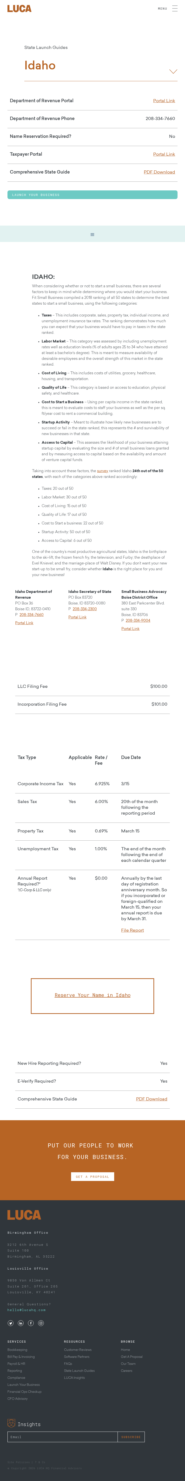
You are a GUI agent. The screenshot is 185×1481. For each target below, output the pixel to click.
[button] (92, 235)
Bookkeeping (17, 1350)
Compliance (16, 1378)
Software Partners (76, 1357)
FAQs (68, 1364)
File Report (132, 931)
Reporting (14, 1371)
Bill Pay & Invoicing (21, 1357)
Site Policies (18, 1462)
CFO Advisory (17, 1399)
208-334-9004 (138, 621)
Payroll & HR (16, 1364)
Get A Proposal (132, 1357)
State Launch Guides (79, 1371)
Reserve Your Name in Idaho (93, 995)
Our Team (128, 1364)
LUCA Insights (74, 1378)
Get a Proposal (92, 1176)
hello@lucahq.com (26, 1310)
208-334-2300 (85, 609)
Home (125, 1350)
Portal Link (24, 623)
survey (102, 471)
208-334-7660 (32, 615)
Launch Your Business (36, 195)
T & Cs (40, 1462)
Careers (126, 1371)
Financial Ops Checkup (24, 1392)
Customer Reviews (78, 1350)
